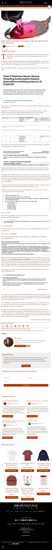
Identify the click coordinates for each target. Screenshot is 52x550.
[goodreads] (30, 520)
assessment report (8, 114)
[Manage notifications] (3, 547)
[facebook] (16, 520)
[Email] (27, 346)
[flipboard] (32, 520)
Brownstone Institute (5, 8)
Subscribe (26, 385)
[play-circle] (22, 520)
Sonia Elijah (17, 338)
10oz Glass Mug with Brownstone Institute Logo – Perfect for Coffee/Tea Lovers (27, 491)
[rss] (36, 520)
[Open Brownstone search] (49, 6)
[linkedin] (26, 520)
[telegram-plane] (34, 520)
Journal (26, 511)
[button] (5, 3)
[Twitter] (29, 346)
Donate (40, 511)
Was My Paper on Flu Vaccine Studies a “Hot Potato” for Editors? (13, 421)
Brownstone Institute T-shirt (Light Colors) (12, 464)
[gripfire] (20, 520)
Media (30, 511)
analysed (41, 144)
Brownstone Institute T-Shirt (28, 464)
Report (25, 144)
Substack (48, 319)
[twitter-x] (18, 520)
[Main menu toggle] (2, 2)
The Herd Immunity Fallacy (10, 401)
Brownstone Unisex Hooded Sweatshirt (43, 464)
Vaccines (21, 8)
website (42, 68)
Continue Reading (7, 416)
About (11, 511)
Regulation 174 (8, 269)
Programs (16, 511)
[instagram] (28, 520)
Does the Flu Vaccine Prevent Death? (37, 401)
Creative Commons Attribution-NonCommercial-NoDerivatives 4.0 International (13, 543)
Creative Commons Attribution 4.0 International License (19, 328)
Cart (44, 511)
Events (21, 511)
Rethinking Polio (32, 421)
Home (8, 511)
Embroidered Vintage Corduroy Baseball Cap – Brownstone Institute (12, 490)
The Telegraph (10, 54)
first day (12, 294)
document (37, 178)
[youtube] (24, 520)
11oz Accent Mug (43, 488)
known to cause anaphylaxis (16, 306)
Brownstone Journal (15, 8)
